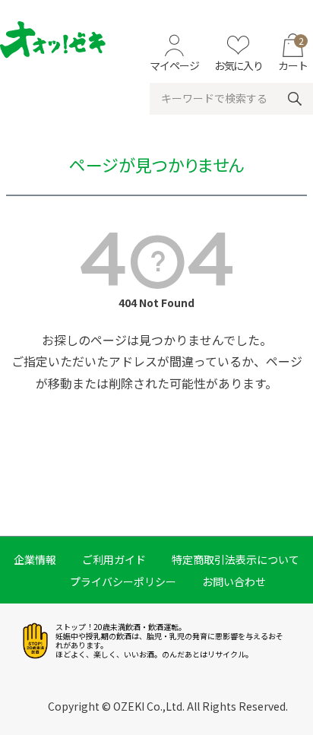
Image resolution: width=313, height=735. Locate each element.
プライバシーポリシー (123, 581)
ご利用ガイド (114, 559)
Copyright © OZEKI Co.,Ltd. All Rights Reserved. (168, 706)
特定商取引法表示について (235, 559)
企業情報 (35, 559)
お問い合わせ (234, 581)
